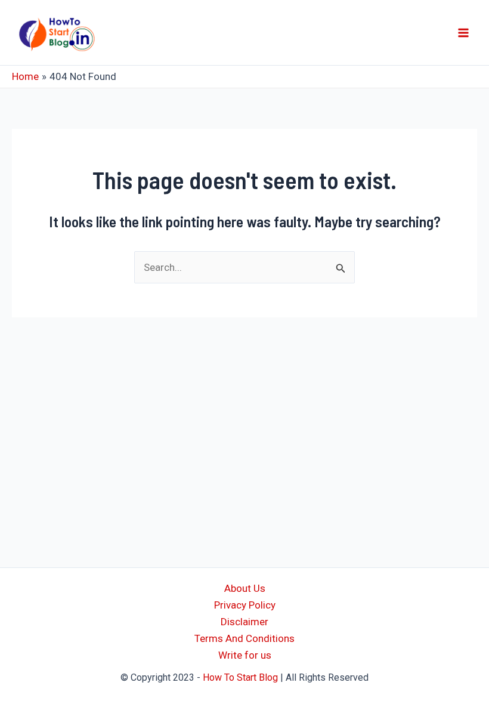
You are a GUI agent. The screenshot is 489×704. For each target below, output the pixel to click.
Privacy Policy (245, 605)
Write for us (244, 655)
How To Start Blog (240, 677)
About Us (244, 588)
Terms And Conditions (244, 638)
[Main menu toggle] (464, 33)
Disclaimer (244, 622)
